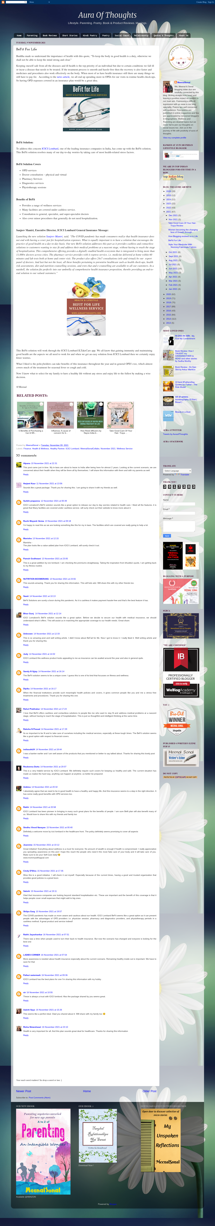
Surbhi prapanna (31, 501)
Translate (184, 474)
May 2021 (174, 272)
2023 (169, 203)
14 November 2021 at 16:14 (51, 671)
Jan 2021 (173, 289)
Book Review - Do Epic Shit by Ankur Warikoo (185, 368)
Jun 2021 (173, 268)
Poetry (105, 35)
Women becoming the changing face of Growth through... (183, 231)
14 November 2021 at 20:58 (43, 807)
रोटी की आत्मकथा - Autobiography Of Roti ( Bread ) (186, 399)
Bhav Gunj (28, 613)
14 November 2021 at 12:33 (47, 634)
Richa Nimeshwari (32, 1027)
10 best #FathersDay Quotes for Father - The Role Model (186, 384)
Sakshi (26, 891)
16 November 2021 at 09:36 (55, 975)
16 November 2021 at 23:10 (55, 1027)
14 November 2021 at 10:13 (43, 596)
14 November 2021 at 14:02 (42, 654)
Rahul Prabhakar (31, 709)
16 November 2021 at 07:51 (56, 934)
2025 (169, 195)
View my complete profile (174, 137)
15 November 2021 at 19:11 (44, 891)
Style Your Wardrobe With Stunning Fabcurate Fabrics (182, 245)
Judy (25, 654)
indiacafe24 (29, 749)
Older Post (149, 1091)
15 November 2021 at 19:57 (49, 911)
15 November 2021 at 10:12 (46, 845)
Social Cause (122, 35)
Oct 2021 (173, 252)
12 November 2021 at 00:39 (54, 501)
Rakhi (26, 807)
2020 (169, 294)
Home (19, 35)
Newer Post (23, 1091)
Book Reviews (50, 35)
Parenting (32, 35)
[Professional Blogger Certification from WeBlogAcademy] (181, 697)
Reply (26, 474)
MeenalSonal (183, 82)
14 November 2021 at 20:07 (53, 766)
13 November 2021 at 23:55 (63, 579)
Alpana (26, 463)
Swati (26, 596)
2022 (169, 207)
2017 (169, 306)
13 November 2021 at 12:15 (46, 538)
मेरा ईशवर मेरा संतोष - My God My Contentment (185, 337)
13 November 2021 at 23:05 (55, 558)
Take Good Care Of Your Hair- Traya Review (182, 224)
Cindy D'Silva (29, 871)
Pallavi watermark (32, 975)
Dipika (26, 688)
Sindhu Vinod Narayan (34, 827)
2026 (169, 191)
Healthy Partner (57, 448)
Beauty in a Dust (182, 412)
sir (24, 992)
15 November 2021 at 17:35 (50, 871)
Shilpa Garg (29, 911)
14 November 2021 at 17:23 (54, 709)
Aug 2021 (173, 260)
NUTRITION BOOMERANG (36, 579)
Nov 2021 (173, 219)
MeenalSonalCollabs (89, 448)
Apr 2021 (173, 277)
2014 (169, 319)
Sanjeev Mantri (54, 236)
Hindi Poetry (90, 35)
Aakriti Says (29, 1010)
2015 (169, 315)
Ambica (27, 787)
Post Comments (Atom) (39, 1097)
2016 (169, 310)
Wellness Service (125, 448)
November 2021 (108, 448)
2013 (169, 323)
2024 (169, 199)
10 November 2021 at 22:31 (44, 463)
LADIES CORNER (31, 955)
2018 (169, 302)
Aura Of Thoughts (107, 15)
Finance (27, 448)
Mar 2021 (173, 281)
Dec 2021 (173, 215)
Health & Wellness (40, 448)
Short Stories (70, 35)
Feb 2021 (173, 285)
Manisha (27, 538)
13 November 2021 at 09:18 (58, 521)
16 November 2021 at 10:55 (40, 992)
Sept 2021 (174, 256)
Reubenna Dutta (31, 766)
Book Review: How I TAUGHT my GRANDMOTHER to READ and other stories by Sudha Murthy (186, 356)
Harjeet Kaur (29, 483)
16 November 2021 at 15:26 (49, 1010)
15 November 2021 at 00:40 (60, 827)
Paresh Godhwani (32, 558)
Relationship (141, 35)
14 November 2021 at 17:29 (54, 729)
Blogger (113, 1204)
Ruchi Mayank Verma (33, 521)
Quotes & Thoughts (164, 35)
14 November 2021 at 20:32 (45, 787)
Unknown (28, 634)
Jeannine (27, 845)
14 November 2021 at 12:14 (48, 613)
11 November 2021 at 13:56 (49, 483)
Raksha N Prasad (31, 729)
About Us (183, 35)
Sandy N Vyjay (30, 671)
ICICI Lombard (50, 148)
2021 (169, 212)
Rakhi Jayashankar (32, 934)
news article (63, 76)
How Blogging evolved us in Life (183, 236)
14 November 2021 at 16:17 (43, 688)
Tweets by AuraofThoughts (175, 434)
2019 (169, 298)
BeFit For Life (174, 240)
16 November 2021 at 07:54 (54, 955)
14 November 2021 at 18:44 (49, 749)
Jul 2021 (173, 264)
